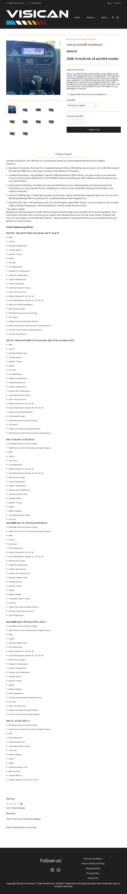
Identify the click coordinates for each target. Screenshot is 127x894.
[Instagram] (52, 869)
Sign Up (118, 3)
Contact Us (93, 878)
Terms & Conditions (93, 858)
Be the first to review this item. (82, 39)
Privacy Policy (93, 873)
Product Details (63, 154)
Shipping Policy (93, 868)
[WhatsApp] (58, 869)
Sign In (109, 3)
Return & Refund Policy (93, 863)
